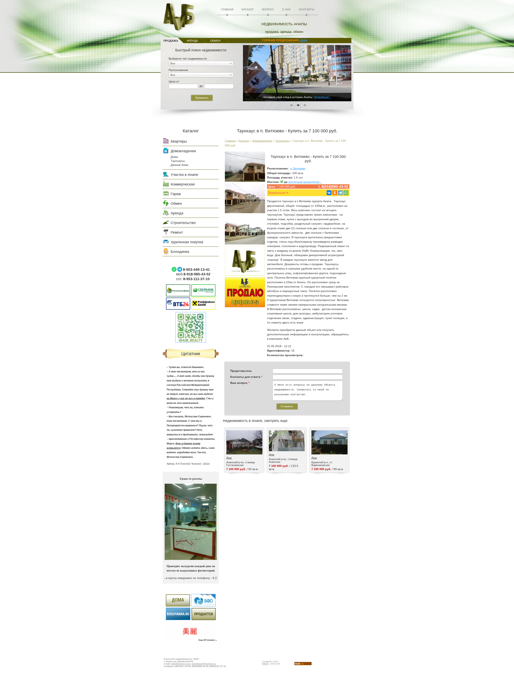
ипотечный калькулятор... (305, 181)
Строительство (183, 223)
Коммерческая (183, 184)
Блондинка (180, 252)
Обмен (176, 204)
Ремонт (177, 232)
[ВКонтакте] (329, 192)
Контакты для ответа (246, 376)
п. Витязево (297, 168)
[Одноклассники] (334, 192)
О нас (286, 9)
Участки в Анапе (184, 175)
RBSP (265, 663)
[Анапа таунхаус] (245, 180)
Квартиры (179, 141)
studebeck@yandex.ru (203, 663)
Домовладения (262, 140)
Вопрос (268, 9)
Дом (229, 457)
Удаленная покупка (187, 242)
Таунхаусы (282, 140)
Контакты (306, 9)
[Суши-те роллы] (191, 558)
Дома (174, 156)
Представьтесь (241, 370)
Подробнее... (321, 97)
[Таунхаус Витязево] (245, 212)
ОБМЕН (215, 40)
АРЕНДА (192, 40)
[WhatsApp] (346, 192)
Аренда (177, 213)
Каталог (248, 9)
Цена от (174, 81)
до (201, 85)
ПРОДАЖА (170, 40)
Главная (227, 9)
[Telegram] (340, 192)
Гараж (176, 194)
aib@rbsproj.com (180, 663)
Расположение (178, 70)
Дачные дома (179, 164)
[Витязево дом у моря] (245, 243)
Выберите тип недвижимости (188, 58)
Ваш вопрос (239, 382)
